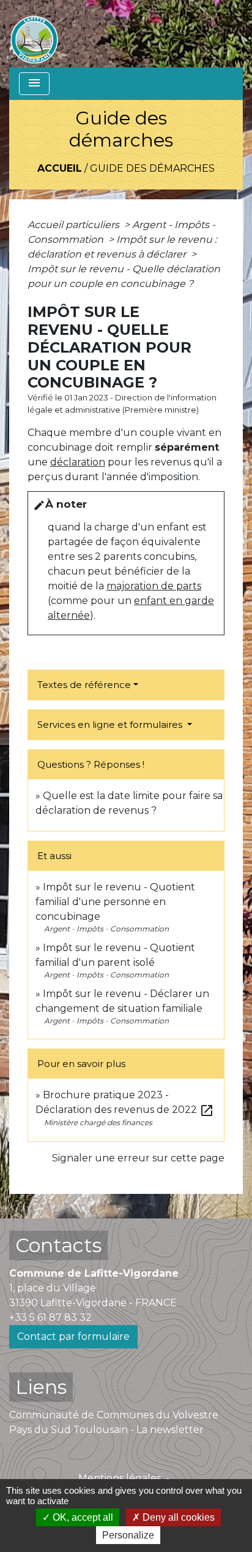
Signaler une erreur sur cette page (138, 1158)
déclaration (77, 462)
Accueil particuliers (75, 225)
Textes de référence (84, 684)
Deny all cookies (177, 1517)
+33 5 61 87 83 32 (50, 1317)
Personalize (128, 1535)
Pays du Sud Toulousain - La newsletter (106, 1429)
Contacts (58, 1245)
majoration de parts (153, 586)
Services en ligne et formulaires (111, 724)
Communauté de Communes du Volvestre (113, 1415)
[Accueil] (34, 33)
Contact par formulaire (73, 1336)
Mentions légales (119, 1478)
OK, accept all (81, 1517)
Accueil (59, 168)
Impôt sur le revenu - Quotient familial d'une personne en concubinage (115, 901)
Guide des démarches (152, 168)
